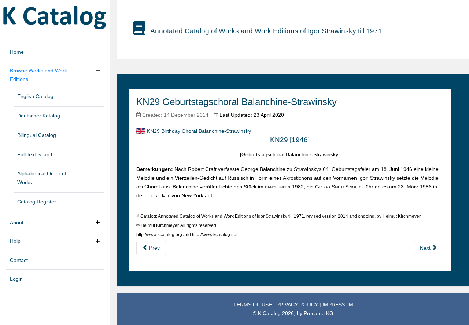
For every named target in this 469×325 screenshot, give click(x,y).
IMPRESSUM (337, 304)
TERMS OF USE (253, 304)
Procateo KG (318, 313)
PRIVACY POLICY (298, 304)
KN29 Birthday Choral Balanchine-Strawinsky (199, 131)
